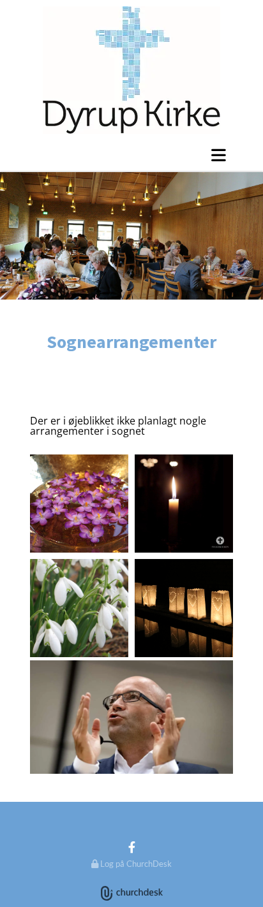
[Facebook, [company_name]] (132, 847)
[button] (131, 155)
